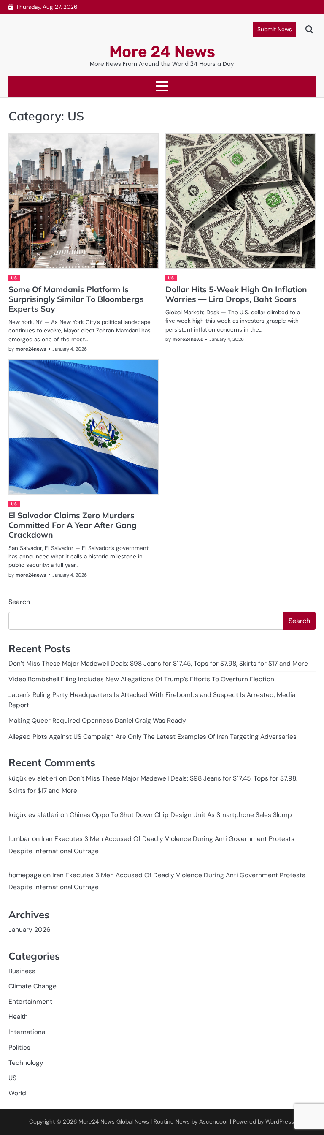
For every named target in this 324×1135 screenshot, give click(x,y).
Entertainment (30, 1001)
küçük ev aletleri (32, 778)
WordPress (279, 1121)
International (27, 1032)
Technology (25, 1063)
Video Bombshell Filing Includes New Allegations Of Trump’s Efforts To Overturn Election (141, 679)
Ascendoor (213, 1121)
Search (19, 601)
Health (18, 1017)
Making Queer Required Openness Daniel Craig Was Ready (97, 720)
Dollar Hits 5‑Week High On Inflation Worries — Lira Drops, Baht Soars (236, 294)
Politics (19, 1047)
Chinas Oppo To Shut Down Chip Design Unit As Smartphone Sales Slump (181, 815)
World (17, 1093)
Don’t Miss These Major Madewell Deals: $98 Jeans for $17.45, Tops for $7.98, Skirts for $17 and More (158, 663)
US (14, 277)
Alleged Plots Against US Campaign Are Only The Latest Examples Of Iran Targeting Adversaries (152, 736)
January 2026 (29, 929)
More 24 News (162, 51)
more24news (31, 349)
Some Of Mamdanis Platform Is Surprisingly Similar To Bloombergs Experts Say (76, 299)
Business (21, 971)
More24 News (96, 1121)
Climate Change (32, 986)
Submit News (274, 29)
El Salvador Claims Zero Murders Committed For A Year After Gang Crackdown (72, 525)
